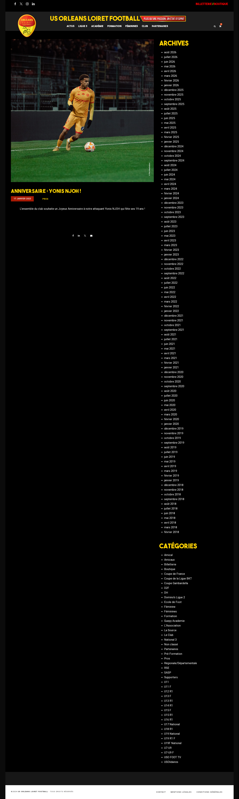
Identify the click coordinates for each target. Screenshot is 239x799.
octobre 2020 (172, 381)
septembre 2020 (174, 386)
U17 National (172, 724)
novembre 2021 (173, 320)
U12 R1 (168, 691)
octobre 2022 (172, 268)
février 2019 (171, 475)
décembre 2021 (173, 315)
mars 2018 (170, 527)
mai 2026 (169, 66)
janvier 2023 (171, 254)
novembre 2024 (173, 151)
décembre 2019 (173, 428)
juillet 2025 (170, 113)
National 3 (170, 639)
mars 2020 (170, 414)
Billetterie (170, 564)
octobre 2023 (172, 212)
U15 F (167, 710)
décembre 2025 (173, 90)
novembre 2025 (173, 94)
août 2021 (170, 334)
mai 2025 (169, 122)
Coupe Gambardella (176, 583)
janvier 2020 (171, 424)
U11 (166, 682)
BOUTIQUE (221, 4)
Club (145, 26)
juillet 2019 (170, 452)
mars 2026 (170, 75)
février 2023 (171, 249)
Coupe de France (174, 573)
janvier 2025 (171, 141)
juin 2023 (169, 231)
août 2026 (170, 52)
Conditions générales (210, 792)
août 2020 (170, 391)
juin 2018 (169, 513)
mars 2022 (170, 301)
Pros (167, 658)
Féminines (131, 26)
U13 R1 (168, 700)
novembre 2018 (173, 489)
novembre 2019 (173, 433)
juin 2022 (169, 287)
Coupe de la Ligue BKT (178, 578)
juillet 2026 (170, 57)
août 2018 (170, 503)
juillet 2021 (170, 339)
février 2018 (171, 532)
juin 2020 (169, 400)
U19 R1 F (169, 738)
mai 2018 (169, 518)
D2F (166, 588)
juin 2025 (169, 118)
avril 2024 (170, 184)
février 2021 (171, 362)
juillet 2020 (170, 395)
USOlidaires (171, 762)
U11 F (167, 686)
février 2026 (171, 80)
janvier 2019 (171, 480)
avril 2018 (170, 522)
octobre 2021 (172, 325)
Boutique (169, 569)
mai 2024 (169, 179)
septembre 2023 (174, 217)
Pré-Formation (173, 653)
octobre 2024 (172, 155)
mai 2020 (169, 405)
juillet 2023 (170, 226)
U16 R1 (168, 719)
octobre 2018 (172, 494)
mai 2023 (169, 235)
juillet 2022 (170, 282)
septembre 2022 (174, 273)
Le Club (168, 635)
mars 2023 (170, 245)
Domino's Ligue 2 (174, 597)
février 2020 (171, 419)
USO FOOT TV (172, 757)
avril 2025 (170, 127)
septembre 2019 (174, 442)
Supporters (171, 677)
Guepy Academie (174, 620)
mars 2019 (170, 471)
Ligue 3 (82, 26)
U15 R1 (168, 715)
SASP (167, 672)
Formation (170, 616)
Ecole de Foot (173, 602)
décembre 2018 (173, 485)
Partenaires (171, 649)
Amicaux (169, 559)
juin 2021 (169, 344)
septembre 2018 (174, 499)
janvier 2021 (171, 367)
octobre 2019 (172, 438)
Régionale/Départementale (180, 663)
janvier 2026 (171, 85)
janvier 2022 (171, 311)
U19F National (172, 743)
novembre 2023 (173, 207)
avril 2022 (170, 297)
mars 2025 (170, 132)
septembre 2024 (174, 160)
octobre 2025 (172, 99)
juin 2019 (169, 456)
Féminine (169, 606)
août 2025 (170, 108)
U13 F (167, 696)
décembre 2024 (173, 146)
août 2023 (170, 221)
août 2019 (170, 447)
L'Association (172, 625)
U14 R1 (168, 705)
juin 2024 (169, 174)
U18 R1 (168, 729)
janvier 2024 (171, 198)
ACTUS (71, 26)
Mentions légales (181, 792)
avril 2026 (170, 71)
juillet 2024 (170, 170)
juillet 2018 (170, 508)
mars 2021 (170, 358)
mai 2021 (169, 348)
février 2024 (171, 193)
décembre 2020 (173, 372)
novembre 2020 (173, 376)
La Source (170, 630)
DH (166, 592)
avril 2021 (170, 353)
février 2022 (171, 306)
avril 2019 (170, 466)
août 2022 (170, 278)
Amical (168, 555)
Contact (161, 792)
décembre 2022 (173, 259)
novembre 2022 (173, 264)
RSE (166, 668)
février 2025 (171, 137)
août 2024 (170, 165)
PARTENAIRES (160, 26)
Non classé (171, 644)
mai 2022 (169, 292)
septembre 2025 (174, 104)
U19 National (172, 733)
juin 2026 (169, 61)
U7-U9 (168, 747)
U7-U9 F (169, 752)
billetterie (204, 4)
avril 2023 (170, 240)
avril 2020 (170, 409)
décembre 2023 (173, 202)
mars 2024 (170, 188)
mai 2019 (169, 461)
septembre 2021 (174, 329)
